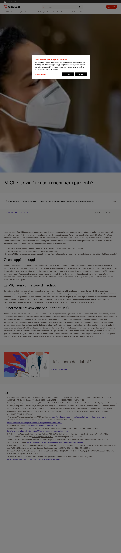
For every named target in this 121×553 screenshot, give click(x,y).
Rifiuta (68, 74)
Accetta (81, 74)
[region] (61, 67)
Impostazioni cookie (41, 74)
